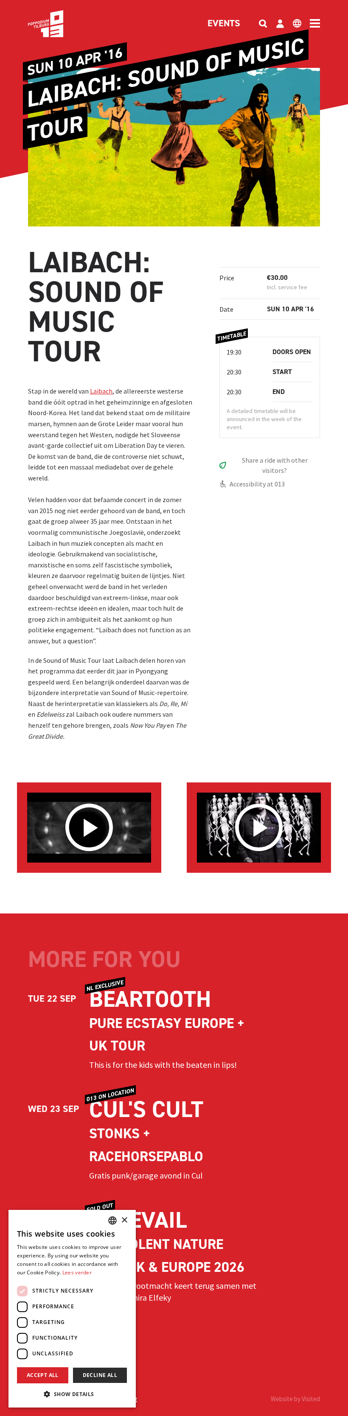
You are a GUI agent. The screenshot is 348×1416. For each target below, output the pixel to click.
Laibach (101, 391)
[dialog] (72, 1309)
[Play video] (89, 827)
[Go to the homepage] (58, 23)
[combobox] (112, 1220)
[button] (72, 1394)
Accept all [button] (43, 1375)
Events (224, 24)
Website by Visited (295, 1399)
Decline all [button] (100, 1375)
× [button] (124, 1220)
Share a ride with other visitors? (275, 465)
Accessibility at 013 (257, 484)
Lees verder (77, 1272)
